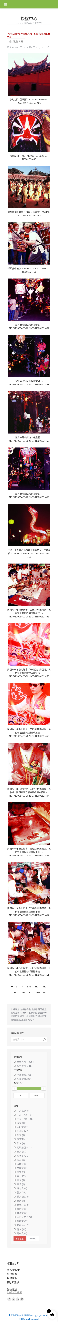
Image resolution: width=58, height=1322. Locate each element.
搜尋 (44, 1039)
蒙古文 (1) (22, 1208)
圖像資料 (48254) (25, 1061)
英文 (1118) (23, 1196)
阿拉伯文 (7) (23, 1225)
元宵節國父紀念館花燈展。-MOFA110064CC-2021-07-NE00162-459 (29, 495)
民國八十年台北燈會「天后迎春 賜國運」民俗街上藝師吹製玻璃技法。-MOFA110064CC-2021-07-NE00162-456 (29, 673)
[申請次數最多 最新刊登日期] (16, 41)
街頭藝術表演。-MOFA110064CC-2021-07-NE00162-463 (29, 270)
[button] (47, 92)
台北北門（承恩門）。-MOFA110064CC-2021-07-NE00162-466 (29, 101)
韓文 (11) (21, 1229)
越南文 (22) (22, 1221)
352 (44, 986)
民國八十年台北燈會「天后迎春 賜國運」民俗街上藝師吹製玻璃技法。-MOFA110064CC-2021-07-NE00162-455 (29, 732)
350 (29, 986)
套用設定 (20, 1238)
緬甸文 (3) (22, 1188)
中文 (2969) (23, 1110)
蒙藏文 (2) (22, 1213)
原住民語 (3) (23, 1131)
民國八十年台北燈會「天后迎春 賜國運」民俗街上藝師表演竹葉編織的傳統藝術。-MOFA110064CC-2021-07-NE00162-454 (29, 792)
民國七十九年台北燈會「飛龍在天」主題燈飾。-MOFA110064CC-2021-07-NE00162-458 (29, 553)
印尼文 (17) (22, 1127)
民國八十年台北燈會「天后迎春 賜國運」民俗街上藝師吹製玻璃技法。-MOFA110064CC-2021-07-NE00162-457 (29, 613)
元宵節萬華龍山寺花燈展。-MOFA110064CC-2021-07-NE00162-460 (29, 439)
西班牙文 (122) (24, 1217)
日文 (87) (21, 1151)
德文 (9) (21, 1143)
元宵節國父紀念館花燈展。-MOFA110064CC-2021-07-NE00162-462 (29, 326)
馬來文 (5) (22, 1233)
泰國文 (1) (22, 1168)
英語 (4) (21, 1200)
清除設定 (33, 1238)
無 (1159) (21, 1176)
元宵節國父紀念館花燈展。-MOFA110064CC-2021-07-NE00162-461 (29, 382)
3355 (37, 992)
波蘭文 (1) (22, 1163)
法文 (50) (21, 1159)
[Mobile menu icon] (5, 4)
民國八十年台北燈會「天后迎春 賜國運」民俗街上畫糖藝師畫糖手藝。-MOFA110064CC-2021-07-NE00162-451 (29, 971)
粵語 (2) (21, 1184)
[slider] (14, 1088)
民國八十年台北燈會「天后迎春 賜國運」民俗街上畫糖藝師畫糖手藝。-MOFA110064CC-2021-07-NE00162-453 (29, 852)
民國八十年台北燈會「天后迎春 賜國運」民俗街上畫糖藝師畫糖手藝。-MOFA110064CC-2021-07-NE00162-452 (29, 912)
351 (37, 986)
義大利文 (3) (23, 1192)
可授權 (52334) (24, 1078)
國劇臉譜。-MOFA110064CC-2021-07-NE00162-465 (29, 157)
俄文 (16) (21, 1123)
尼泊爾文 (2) (23, 1139)
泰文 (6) (21, 1172)
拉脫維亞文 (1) (24, 1147)
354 (23, 992)
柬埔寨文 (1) (23, 1155)
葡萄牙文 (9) (23, 1204)
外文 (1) (21, 1135)
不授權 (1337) (24, 1074)
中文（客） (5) (24, 1114)
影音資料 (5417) (25, 1065)
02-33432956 (14, 1292)
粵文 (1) (21, 1180)
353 (15, 992)
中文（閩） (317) (25, 1118)
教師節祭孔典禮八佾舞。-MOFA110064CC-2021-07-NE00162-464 (29, 213)
